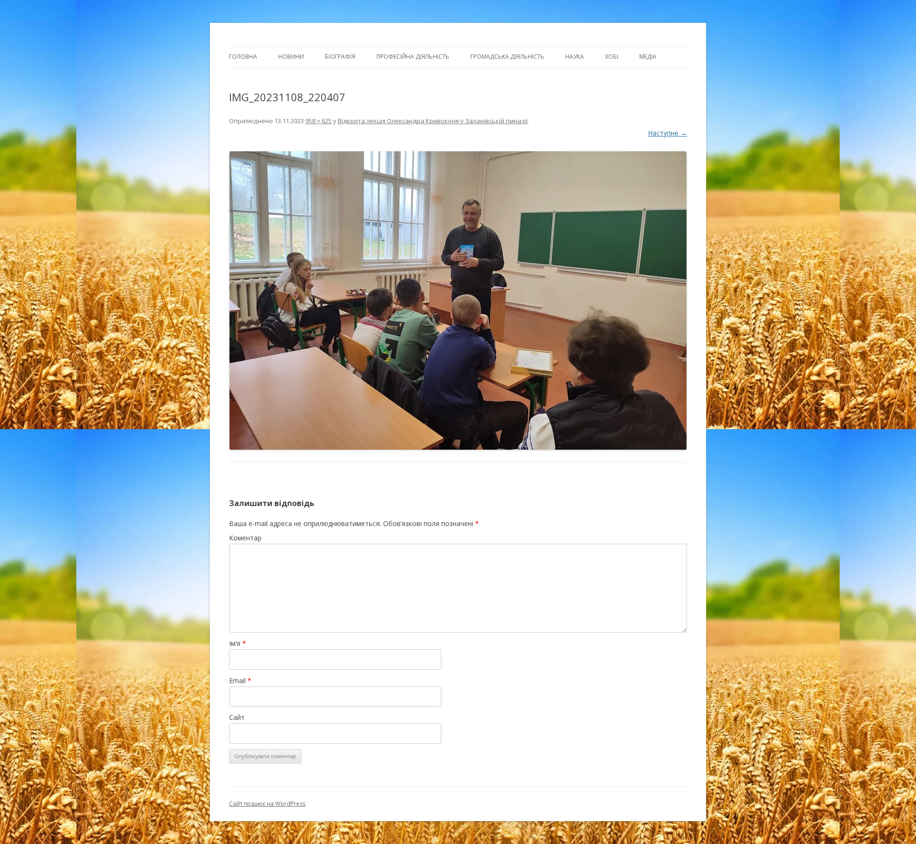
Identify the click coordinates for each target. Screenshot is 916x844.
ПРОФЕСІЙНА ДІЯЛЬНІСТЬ (412, 57)
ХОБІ (611, 57)
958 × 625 (318, 120)
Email (240, 680)
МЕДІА (647, 57)
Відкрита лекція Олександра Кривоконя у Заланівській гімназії (433, 120)
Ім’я (237, 643)
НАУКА (574, 57)
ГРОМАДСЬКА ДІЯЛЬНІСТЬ (507, 57)
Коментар (245, 537)
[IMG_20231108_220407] (458, 300)
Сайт (237, 717)
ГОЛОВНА (243, 57)
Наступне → (667, 132)
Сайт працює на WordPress (267, 804)
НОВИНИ (291, 57)
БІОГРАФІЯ (340, 57)
